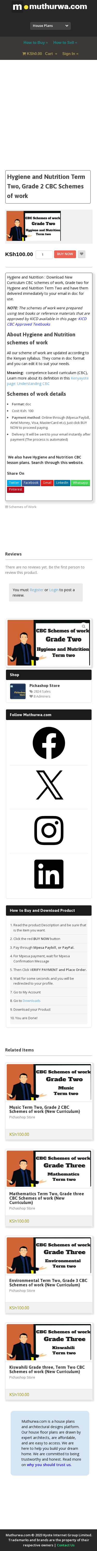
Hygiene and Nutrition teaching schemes (36, 532)
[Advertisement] (48, 121)
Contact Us (65, 1545)
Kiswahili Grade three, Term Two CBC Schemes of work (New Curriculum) (47, 1369)
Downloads (32, 1000)
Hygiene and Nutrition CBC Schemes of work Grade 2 (45, 518)
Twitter (14, 482)
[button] (83, 626)
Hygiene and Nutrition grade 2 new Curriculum (40, 525)
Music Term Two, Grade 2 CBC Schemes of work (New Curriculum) (44, 1109)
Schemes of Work (22, 506)
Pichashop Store (44, 685)
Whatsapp (80, 482)
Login (53, 589)
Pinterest (15, 489)
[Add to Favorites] (81, 254)
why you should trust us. (49, 1464)
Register (36, 589)
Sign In (68, 53)
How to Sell (63, 42)
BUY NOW (65, 253)
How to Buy (34, 42)
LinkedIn (62, 482)
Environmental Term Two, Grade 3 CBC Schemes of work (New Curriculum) (48, 1282)
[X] (49, 804)
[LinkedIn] (49, 892)
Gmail (47, 482)
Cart (40, 53)
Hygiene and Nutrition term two (30, 539)
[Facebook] (49, 761)
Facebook (31, 482)
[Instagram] (49, 848)
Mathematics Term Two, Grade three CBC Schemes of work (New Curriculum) (46, 1198)
